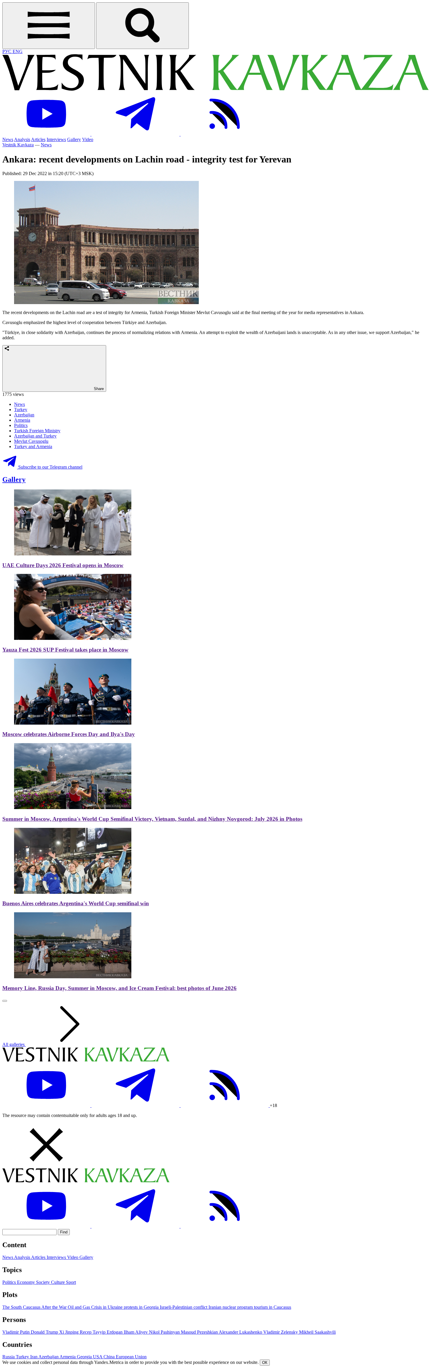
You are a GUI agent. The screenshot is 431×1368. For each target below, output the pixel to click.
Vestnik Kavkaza (18, 144)
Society (43, 1282)
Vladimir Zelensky (281, 1332)
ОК (264, 1362)
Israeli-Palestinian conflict (184, 1307)
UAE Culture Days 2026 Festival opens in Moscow (62, 565)
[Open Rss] (225, 134)
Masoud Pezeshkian (200, 1332)
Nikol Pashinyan (165, 1332)
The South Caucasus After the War (35, 1307)
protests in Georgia (142, 1307)
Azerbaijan (24, 414)
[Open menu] (48, 25)
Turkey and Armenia (33, 446)
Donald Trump (45, 1332)
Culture (58, 1282)
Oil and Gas (79, 1307)
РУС (7, 51)
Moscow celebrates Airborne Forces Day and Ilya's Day (68, 734)
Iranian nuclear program (231, 1307)
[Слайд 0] (4, 1001)
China (109, 1356)
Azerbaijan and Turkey (35, 435)
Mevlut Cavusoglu (31, 441)
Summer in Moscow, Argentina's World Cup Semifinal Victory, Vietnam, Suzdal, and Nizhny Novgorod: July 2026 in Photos (152, 819)
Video (87, 139)
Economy (26, 1282)
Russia (9, 1356)
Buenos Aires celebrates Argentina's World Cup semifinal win (75, 903)
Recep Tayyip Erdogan (102, 1332)
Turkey (20, 409)
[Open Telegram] (136, 134)
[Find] (142, 25)
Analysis (22, 139)
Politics (21, 425)
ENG (18, 51)
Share (98, 389)
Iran (34, 1356)
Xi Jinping (69, 1332)
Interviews (56, 139)
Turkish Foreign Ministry (37, 430)
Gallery (74, 139)
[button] (215, 1145)
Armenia (22, 420)
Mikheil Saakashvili (317, 1332)
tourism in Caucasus (272, 1307)
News (7, 139)
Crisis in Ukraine (107, 1307)
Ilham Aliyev (136, 1332)
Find (63, 1232)
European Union (131, 1356)
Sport (71, 1282)
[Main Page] (215, 89)
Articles (38, 139)
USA (98, 1356)
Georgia (85, 1356)
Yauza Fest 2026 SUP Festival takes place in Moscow (65, 650)
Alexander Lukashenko (241, 1332)
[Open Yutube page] (46, 134)
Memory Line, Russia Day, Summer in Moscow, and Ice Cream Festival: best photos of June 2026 (119, 988)
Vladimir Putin (16, 1332)
